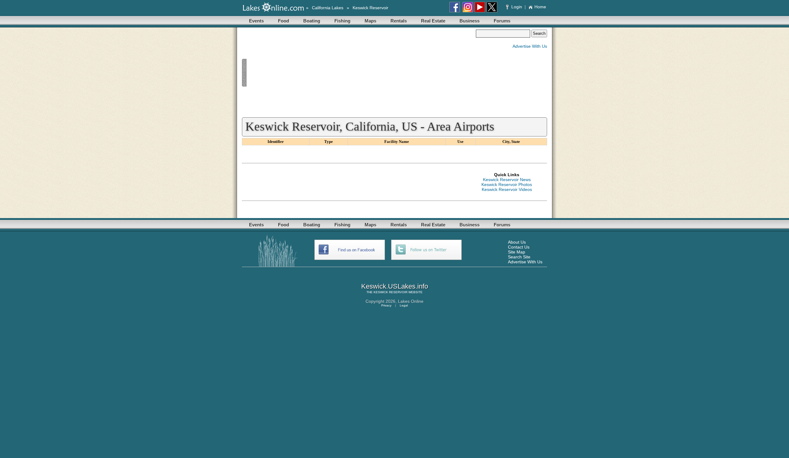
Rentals (398, 20)
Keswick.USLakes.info (394, 286)
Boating (311, 20)
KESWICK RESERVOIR (390, 292)
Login (516, 6)
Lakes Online (410, 301)
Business (470, 20)
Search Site (519, 256)
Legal (404, 305)
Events (256, 20)
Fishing (342, 20)
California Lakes (327, 7)
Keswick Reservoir (370, 7)
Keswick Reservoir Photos (506, 184)
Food (283, 20)
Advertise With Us (530, 46)
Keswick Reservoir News (507, 179)
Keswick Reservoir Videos (507, 189)
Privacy (386, 305)
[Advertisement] (359, 73)
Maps (370, 20)
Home (540, 6)
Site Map (516, 251)
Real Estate (433, 20)
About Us (517, 242)
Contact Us (518, 247)
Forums (502, 20)
